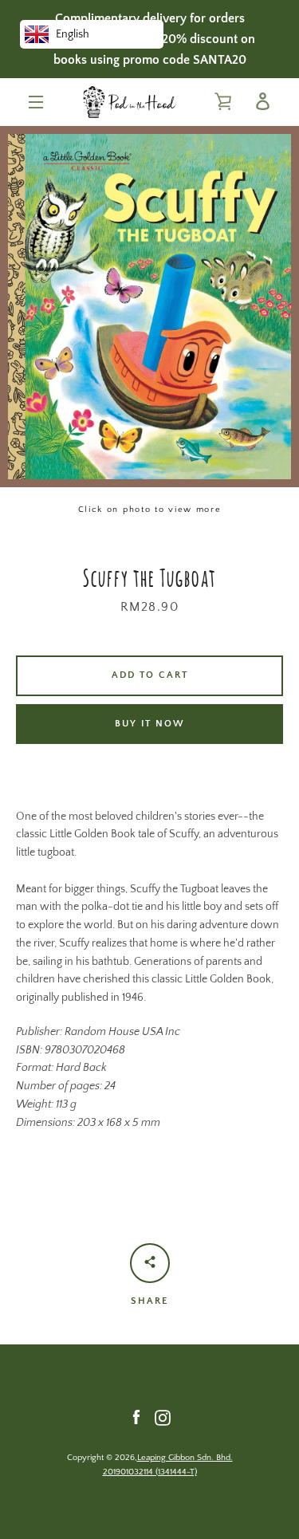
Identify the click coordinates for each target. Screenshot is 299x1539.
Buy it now (150, 723)
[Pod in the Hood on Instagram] (163, 1417)
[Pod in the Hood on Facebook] (136, 1417)
